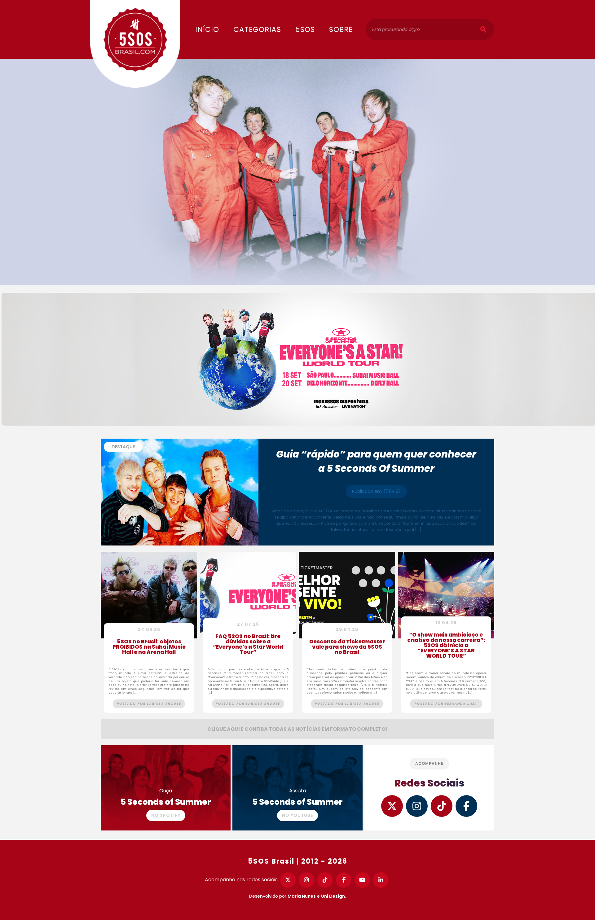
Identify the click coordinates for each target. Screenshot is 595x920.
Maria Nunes (302, 896)
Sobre (341, 29)
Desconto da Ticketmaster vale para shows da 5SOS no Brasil (347, 647)
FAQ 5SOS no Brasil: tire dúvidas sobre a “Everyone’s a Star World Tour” (248, 645)
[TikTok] (325, 880)
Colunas (255, 10)
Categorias (257, 29)
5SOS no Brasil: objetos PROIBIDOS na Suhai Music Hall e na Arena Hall (149, 647)
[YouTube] (362, 880)
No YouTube (297, 815)
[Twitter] (288, 880)
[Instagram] (306, 880)
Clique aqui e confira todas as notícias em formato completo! (297, 729)
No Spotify (165, 815)
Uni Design (333, 896)
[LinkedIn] (381, 880)
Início (207, 29)
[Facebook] (343, 880)
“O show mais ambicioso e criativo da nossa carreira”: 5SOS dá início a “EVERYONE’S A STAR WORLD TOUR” (446, 645)
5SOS (305, 29)
